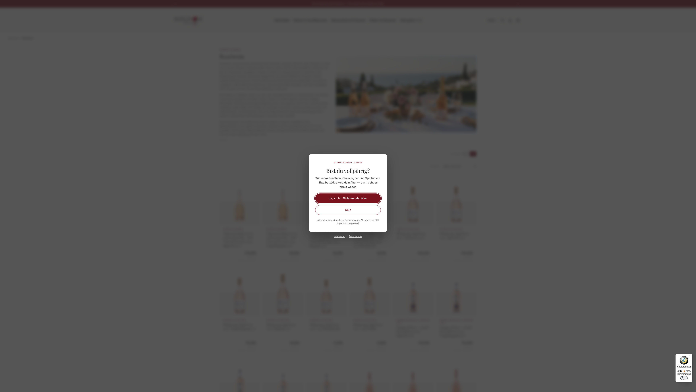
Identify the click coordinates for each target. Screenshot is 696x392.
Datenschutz (355, 236)
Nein (348, 210)
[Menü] (690, 356)
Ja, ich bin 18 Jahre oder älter (348, 198)
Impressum (339, 236)
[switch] (684, 378)
